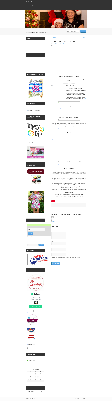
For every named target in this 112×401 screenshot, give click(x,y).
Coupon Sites (64, 5)
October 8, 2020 (58, 43)
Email (52, 246)
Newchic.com (29, 358)
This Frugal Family (30, 1)
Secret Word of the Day (36, 7)
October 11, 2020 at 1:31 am (60, 217)
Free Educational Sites (73, 5)
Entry (52, 198)
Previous (53, 37)
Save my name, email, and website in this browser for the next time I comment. (66, 257)
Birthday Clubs (57, 5)
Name (52, 241)
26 (28, 379)
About (50, 5)
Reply (53, 221)
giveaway (59, 204)
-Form (55, 198)
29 (35, 379)
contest (56, 204)
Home (26, 32)
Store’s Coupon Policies (55, 7)
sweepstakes (64, 204)
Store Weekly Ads (45, 7)
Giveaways (27, 7)
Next (84, 37)
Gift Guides (82, 5)
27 (30, 379)
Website (52, 252)
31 (40, 379)
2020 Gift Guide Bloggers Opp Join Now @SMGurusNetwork (36, 5)
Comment (53, 231)
